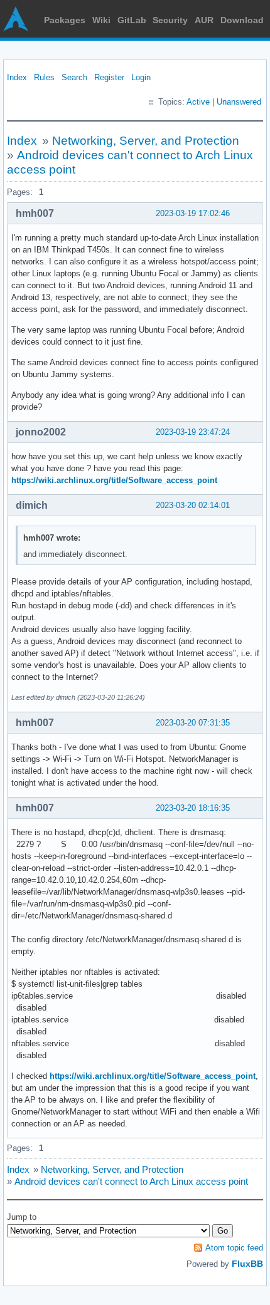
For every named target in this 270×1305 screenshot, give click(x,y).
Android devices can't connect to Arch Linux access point (131, 1181)
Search (74, 77)
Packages (64, 20)
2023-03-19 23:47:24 (193, 432)
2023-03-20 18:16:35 (193, 808)
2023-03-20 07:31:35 (193, 722)
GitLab (131, 20)
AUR (204, 20)
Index (17, 77)
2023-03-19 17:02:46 (193, 213)
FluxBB (247, 1264)
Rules (44, 77)
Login (141, 77)
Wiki (101, 20)
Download (242, 20)
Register (109, 77)
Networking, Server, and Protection (145, 140)
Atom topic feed (234, 1247)
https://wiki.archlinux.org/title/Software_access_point (114, 480)
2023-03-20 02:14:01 (193, 505)
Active (198, 102)
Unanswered (239, 102)
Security (170, 20)
